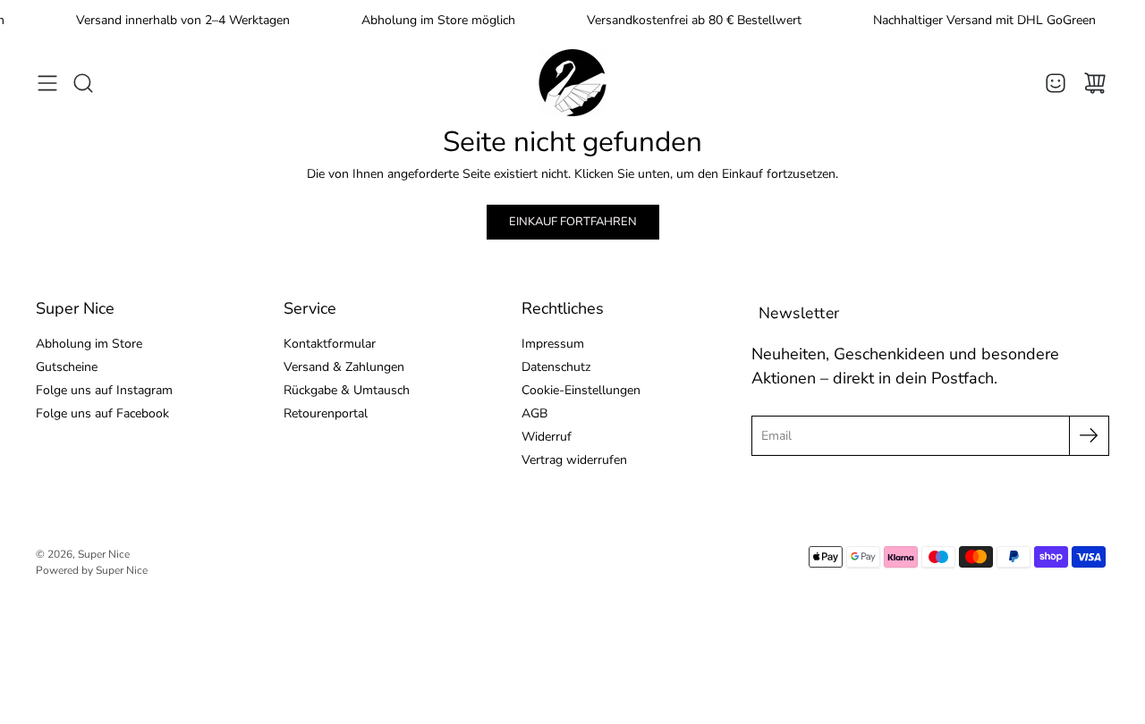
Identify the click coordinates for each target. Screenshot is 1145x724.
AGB (534, 413)
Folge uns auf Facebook (102, 413)
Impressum (553, 343)
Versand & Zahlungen (344, 366)
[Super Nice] (572, 82)
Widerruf (547, 436)
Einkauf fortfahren (573, 222)
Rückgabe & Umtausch (347, 390)
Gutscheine (67, 366)
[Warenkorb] (1095, 83)
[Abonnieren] (1089, 436)
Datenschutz (556, 366)
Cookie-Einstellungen (581, 390)
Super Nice (104, 554)
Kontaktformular (330, 343)
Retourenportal (326, 413)
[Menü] (47, 83)
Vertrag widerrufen (574, 459)
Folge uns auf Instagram (104, 390)
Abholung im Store (89, 343)
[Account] (1055, 83)
